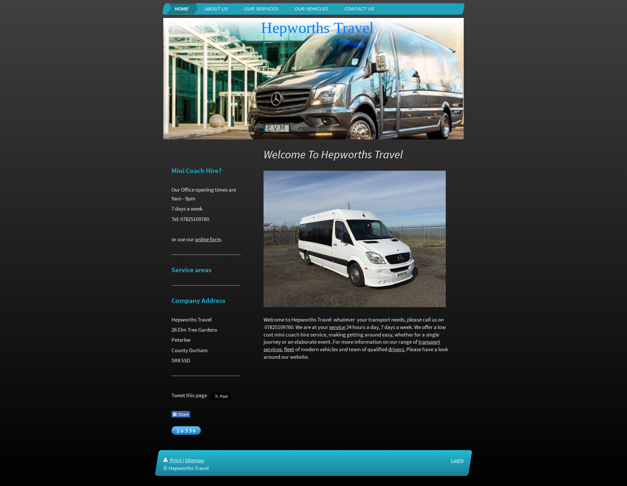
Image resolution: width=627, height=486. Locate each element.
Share (183, 414)
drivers (396, 349)
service (337, 327)
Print (176, 460)
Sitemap (194, 460)
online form (208, 239)
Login (457, 460)
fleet (289, 349)
